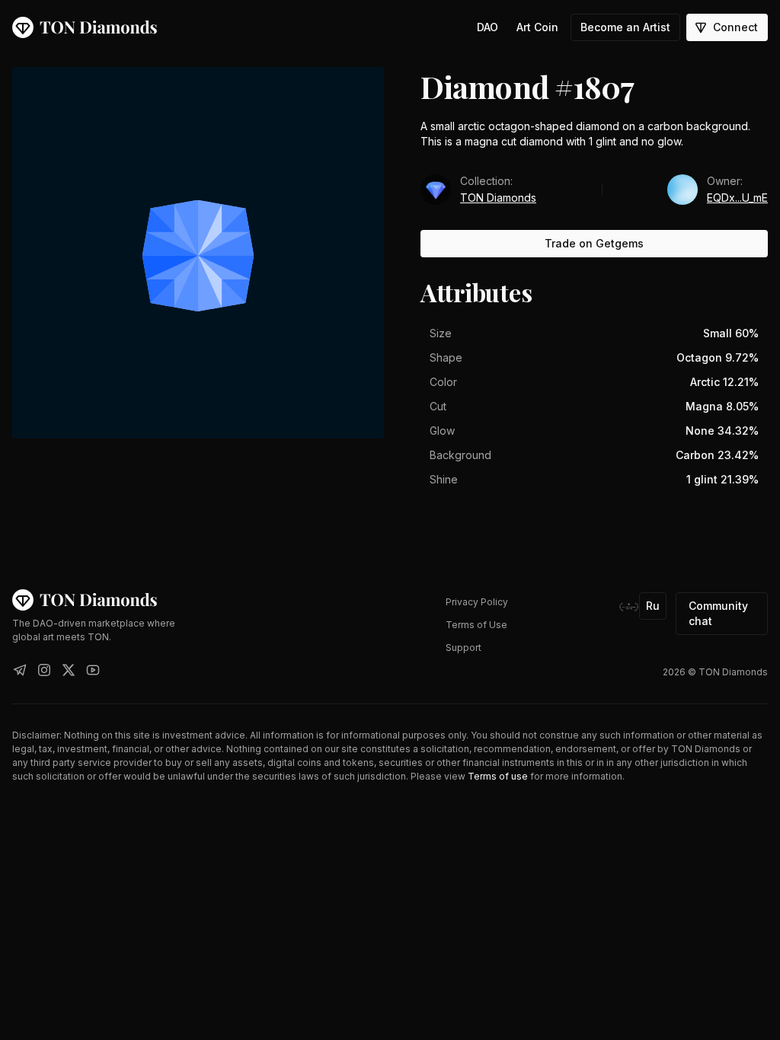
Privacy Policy (477, 602)
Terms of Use (476, 624)
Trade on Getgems (594, 243)
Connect (735, 27)
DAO (487, 27)
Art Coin (537, 27)
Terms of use (498, 776)
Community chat (718, 613)
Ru (653, 605)
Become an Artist (625, 27)
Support (463, 647)
